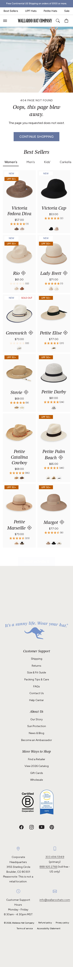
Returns (36, 665)
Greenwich (17, 333)
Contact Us (36, 693)
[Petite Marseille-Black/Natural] (22, 543)
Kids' (47, 162)
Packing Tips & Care (36, 679)
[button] (5, 20)
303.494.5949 (54, 857)
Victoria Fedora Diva (19, 211)
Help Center (36, 700)
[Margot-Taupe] (48, 543)
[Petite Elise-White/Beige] (53, 348)
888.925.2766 (48, 866)
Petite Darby (53, 392)
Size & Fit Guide (36, 672)
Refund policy (45, 922)
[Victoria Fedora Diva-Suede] (16, 229)
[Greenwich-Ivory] (19, 348)
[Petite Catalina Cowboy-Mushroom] (22, 478)
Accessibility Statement (48, 928)
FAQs (36, 686)
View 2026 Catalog (37, 766)
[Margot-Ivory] (59, 543)
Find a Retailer (36, 759)
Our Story (36, 719)
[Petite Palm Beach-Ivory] (48, 478)
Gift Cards (36, 773)
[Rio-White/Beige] (16, 288)
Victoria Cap (53, 208)
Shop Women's (36, 562)
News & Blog (36, 733)
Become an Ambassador (36, 740)
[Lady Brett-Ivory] (56, 288)
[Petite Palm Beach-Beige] (53, 478)
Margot (51, 523)
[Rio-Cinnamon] (22, 288)
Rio (17, 273)
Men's (30, 162)
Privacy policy (62, 922)
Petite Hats (50, 11)
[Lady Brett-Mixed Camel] (51, 288)
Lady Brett (51, 273)
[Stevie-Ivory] (22, 407)
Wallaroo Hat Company (23, 922)
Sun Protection (36, 726)
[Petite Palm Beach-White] (59, 478)
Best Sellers (11, 11)
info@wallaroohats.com (55, 900)
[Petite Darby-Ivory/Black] (53, 407)
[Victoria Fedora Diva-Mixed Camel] (22, 229)
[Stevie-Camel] (16, 407)
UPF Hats (31, 11)
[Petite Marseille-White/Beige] (16, 543)
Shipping (36, 658)
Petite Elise (51, 333)
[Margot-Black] (53, 543)
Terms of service (25, 928)
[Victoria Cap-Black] (51, 229)
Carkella (65, 162)
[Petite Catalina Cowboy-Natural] (16, 478)
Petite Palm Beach (53, 455)
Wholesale (36, 779)
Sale (66, 11)
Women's (10, 162)
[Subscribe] (65, 618)
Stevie (17, 393)
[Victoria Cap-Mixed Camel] (56, 229)
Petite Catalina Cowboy (19, 458)
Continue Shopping (36, 136)
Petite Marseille (17, 525)
